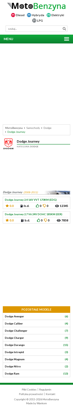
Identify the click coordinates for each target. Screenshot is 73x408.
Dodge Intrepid (36, 352)
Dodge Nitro (36, 366)
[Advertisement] (36, 84)
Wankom (42, 403)
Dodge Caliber (36, 323)
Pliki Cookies (29, 389)
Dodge (47, 127)
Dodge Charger (36, 338)
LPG (40, 20)
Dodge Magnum (36, 359)
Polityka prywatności (31, 394)
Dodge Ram (36, 373)
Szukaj (64, 29)
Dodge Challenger (36, 330)
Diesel (20, 15)
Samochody (33, 127)
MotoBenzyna (14, 127)
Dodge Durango (36, 345)
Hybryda (38, 15)
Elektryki (57, 15)
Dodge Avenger (36, 316)
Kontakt (50, 394)
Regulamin (45, 389)
